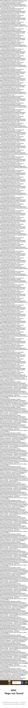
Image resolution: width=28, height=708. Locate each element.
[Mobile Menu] (26, 682)
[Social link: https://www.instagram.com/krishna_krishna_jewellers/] (9, 684)
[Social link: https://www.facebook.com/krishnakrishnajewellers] (9, 681)
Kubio (23, 704)
